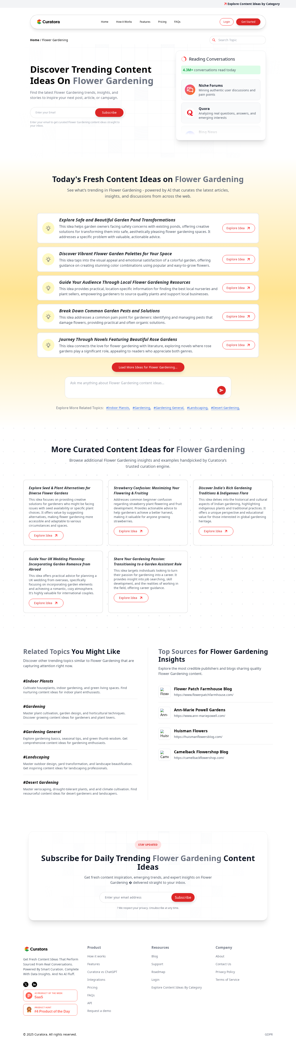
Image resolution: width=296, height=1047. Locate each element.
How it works (96, 956)
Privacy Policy (225, 972)
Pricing (162, 22)
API (89, 1003)
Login (226, 22)
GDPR (269, 1034)
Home (104, 22)
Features (145, 22)
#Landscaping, (197, 408)
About (220, 956)
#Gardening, (142, 408)
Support (157, 964)
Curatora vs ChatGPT (102, 972)
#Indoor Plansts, (118, 408)
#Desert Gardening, (225, 408)
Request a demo (99, 1011)
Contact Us (223, 964)
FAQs (177, 22)
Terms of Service (227, 980)
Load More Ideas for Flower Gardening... (148, 367)
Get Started (248, 22)
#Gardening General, (169, 408)
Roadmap (158, 972)
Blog (154, 956)
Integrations (96, 980)
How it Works (124, 22)
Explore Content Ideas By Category (176, 987)
